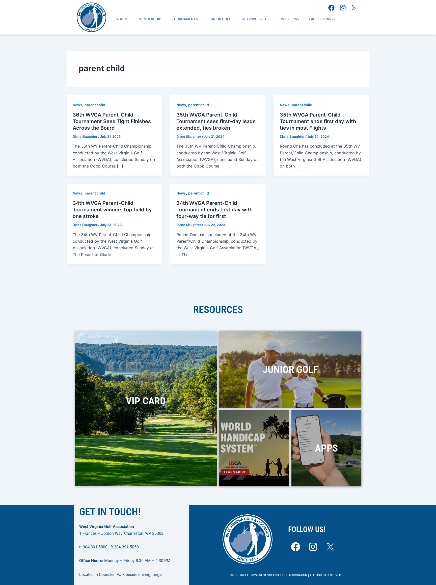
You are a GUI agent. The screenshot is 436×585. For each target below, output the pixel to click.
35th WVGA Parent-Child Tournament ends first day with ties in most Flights (318, 121)
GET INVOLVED (254, 19)
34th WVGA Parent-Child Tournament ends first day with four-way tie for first (214, 209)
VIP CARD (146, 401)
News (77, 105)
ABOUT (122, 19)
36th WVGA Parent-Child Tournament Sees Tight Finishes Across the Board (112, 121)
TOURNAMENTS (185, 19)
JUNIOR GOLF (220, 19)
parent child (95, 105)
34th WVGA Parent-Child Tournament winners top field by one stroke (112, 209)
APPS (326, 448)
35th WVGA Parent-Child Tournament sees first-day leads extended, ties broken (216, 121)
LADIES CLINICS (322, 19)
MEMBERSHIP (150, 19)
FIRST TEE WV (288, 19)
